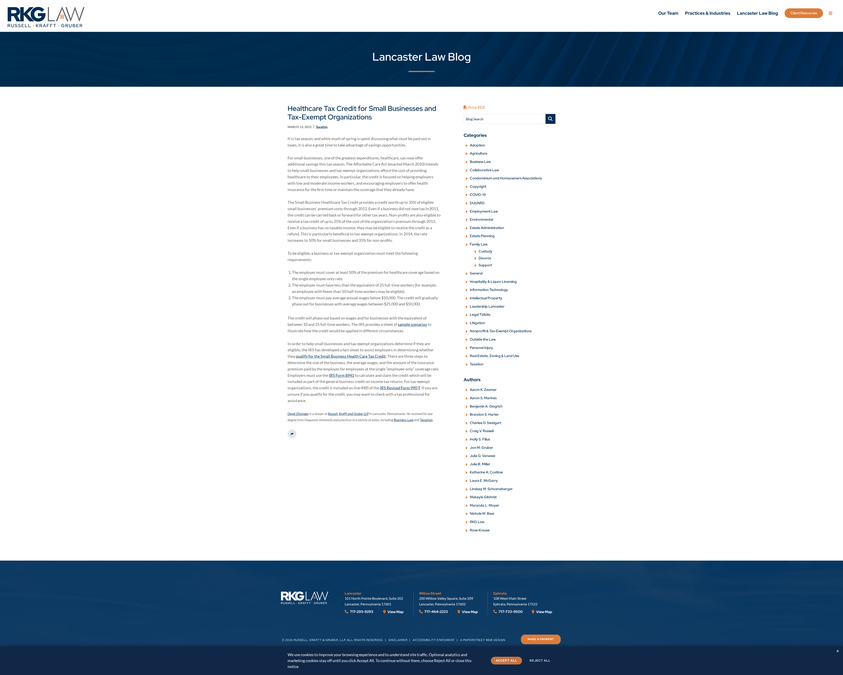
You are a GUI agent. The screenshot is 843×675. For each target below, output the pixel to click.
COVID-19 (478, 194)
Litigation (477, 323)
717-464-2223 (436, 611)
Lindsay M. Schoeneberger (491, 489)
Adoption (477, 145)
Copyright (478, 186)
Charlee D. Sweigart (485, 423)
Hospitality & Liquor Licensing (493, 281)
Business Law (480, 161)
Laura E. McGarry (484, 480)
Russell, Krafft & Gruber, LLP (319, 640)
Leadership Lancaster (487, 306)
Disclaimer (398, 640)
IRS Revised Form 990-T (400, 387)
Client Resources (804, 13)
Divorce (485, 258)
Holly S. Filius (480, 439)
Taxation (476, 364)
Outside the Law (483, 339)
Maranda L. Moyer (484, 505)
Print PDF (476, 107)
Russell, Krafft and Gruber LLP (348, 414)
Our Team (668, 13)
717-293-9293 (361, 611)
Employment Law (484, 211)
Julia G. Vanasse (482, 455)
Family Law (479, 244)
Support (485, 265)
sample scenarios (412, 324)
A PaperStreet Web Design (482, 640)
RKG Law (477, 522)
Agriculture (478, 153)
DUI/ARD (477, 203)
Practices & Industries (707, 13)
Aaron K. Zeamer (483, 389)
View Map (395, 612)
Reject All (540, 660)
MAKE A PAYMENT (541, 639)
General (476, 273)
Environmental (481, 219)
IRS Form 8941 (341, 375)
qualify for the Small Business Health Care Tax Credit (341, 356)
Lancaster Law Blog (757, 13)
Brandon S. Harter (484, 414)
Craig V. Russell (482, 431)
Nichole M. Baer (482, 513)
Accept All (506, 660)
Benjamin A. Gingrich (486, 406)
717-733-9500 (510, 611)
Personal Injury (481, 347)
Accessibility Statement (434, 640)
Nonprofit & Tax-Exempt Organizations (500, 331)
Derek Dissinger (298, 414)
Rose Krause (480, 530)
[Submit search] (550, 119)
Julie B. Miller (480, 464)
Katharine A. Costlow (486, 472)
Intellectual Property (486, 298)
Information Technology (489, 289)
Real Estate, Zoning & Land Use (494, 356)
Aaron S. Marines (483, 398)
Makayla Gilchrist (483, 497)
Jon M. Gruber (481, 447)
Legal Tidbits (480, 314)
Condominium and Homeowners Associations (506, 178)
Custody (485, 251)
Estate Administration (487, 228)
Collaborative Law (484, 170)
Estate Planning (482, 236)
